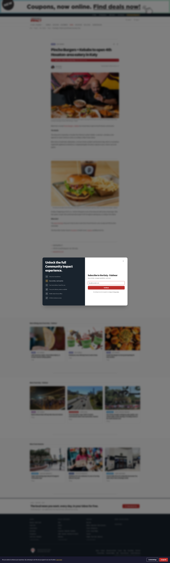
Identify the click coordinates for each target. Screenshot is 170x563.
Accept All (163, 559)
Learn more (59, 559)
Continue (106, 287)
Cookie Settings (152, 559)
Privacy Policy (116, 292)
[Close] (123, 261)
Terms (110, 292)
